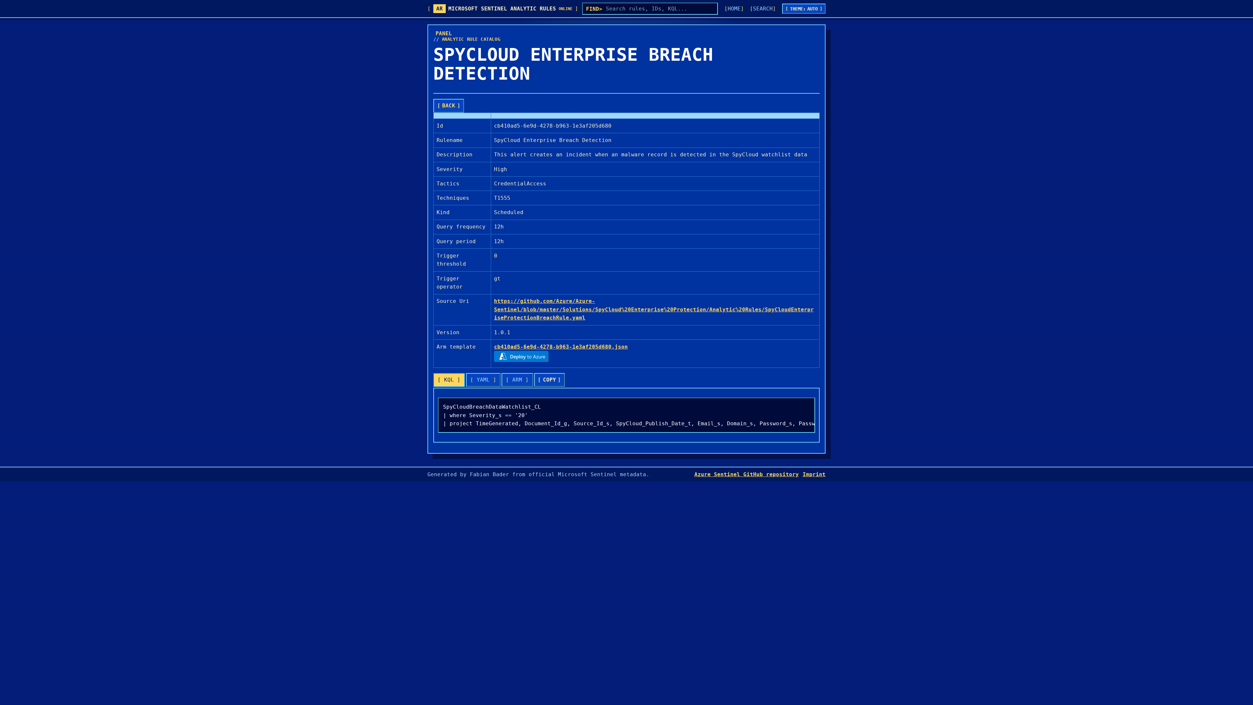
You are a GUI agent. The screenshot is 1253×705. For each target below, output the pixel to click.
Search (763, 9)
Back (448, 105)
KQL (449, 380)
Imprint (814, 474)
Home (734, 9)
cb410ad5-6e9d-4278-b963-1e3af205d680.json (561, 347)
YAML (483, 380)
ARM (517, 380)
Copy (549, 380)
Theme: (804, 8)
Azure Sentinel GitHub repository (746, 474)
